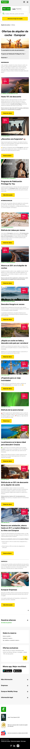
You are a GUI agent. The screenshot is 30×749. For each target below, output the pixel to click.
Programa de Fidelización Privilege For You (13, 54)
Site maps (23, 741)
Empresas (4, 57)
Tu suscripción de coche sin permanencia (12, 50)
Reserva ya (6, 421)
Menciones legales (15, 741)
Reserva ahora (7, 155)
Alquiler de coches (5, 25)
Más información (7, 195)
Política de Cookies (5, 741)
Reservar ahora (7, 113)
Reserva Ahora (7, 553)
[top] (28, 610)
